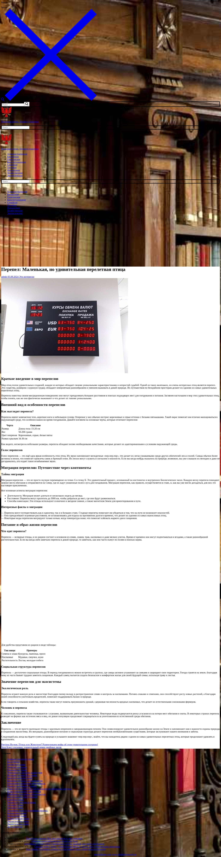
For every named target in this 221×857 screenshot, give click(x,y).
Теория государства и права (21, 802)
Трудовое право (15, 805)
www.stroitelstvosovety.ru (124, 854)
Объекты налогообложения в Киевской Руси (55, 841)
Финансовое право (17, 813)
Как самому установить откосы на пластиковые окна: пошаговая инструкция (66, 849)
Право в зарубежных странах (22, 786)
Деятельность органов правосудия (24, 772)
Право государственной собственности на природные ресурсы (39, 789)
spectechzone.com (102, 854)
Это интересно (26, 276)
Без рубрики (13, 762)
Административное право (20, 759)
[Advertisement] (110, 238)
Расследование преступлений (22, 797)
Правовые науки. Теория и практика (20, 121)
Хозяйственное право (18, 818)
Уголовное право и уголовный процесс (27, 810)
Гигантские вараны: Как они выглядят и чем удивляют (54, 838)
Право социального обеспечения (24, 791)
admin (4, 276)
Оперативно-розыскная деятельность (26, 783)
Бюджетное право (16, 764)
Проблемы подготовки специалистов (26, 794)
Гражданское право (17, 767)
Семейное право (15, 799)
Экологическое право (18, 821)
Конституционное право (19, 778)
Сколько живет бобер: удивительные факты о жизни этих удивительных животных (77, 846)
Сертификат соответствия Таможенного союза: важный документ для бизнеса (64, 844)
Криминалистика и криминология (25, 780)
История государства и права (22, 775)
